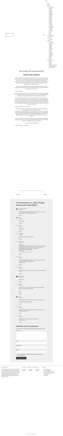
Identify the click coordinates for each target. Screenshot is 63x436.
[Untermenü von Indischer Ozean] (53, 35)
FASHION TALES (21, 276)
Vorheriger (18, 194)
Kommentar (18, 330)
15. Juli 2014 (21, 209)
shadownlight (21, 233)
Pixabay (46, 374)
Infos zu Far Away (47, 369)
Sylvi (19, 306)
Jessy (20, 296)
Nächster (45, 194)
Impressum (46, 375)
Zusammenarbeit (47, 371)
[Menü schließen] (46, 1)
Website (17, 349)
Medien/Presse (48, 370)
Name (17, 341)
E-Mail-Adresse (19, 345)
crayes (20, 315)
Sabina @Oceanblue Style (23, 208)
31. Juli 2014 (21, 316)
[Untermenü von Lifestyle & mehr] (53, 60)
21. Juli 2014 (21, 307)
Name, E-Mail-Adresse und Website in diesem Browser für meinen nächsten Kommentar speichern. (30, 355)
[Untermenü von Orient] (50, 38)
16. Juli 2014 (21, 285)
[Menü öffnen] (44, 34)
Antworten (20, 215)
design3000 (30, 120)
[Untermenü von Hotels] (50, 40)
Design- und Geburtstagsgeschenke (42, 94)
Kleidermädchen (30, 301)
